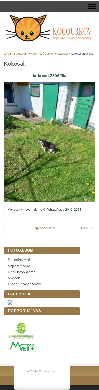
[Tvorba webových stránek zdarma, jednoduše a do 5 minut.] (54, 371)
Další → (86, 228)
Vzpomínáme (19, 266)
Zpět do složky (44, 228)
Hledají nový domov (24, 284)
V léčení (14, 278)
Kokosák (62, 53)
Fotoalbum (20, 53)
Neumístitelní (19, 260)
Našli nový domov (42, 53)
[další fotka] (84, 142)
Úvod (7, 53)
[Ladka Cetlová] (10, 303)
